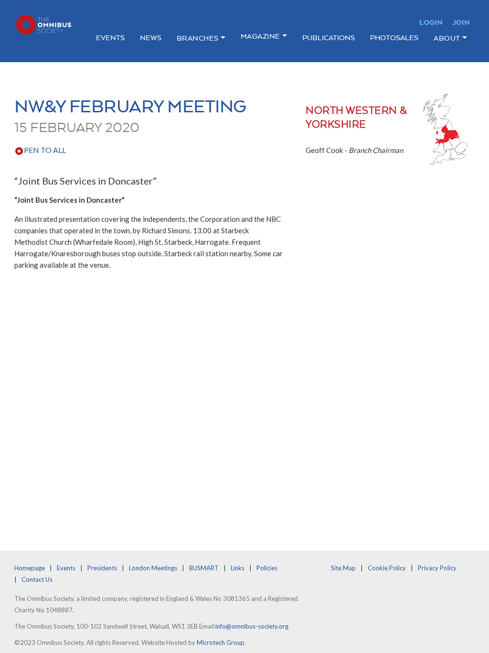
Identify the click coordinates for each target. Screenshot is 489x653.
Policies (266, 568)
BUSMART (204, 568)
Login (431, 22)
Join (461, 22)
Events (110, 38)
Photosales (394, 38)
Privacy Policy (437, 568)
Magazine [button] (260, 36)
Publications (328, 38)
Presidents (102, 568)
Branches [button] (198, 38)
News (150, 38)
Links (237, 568)
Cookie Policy (387, 568)
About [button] (447, 38)
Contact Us (37, 579)
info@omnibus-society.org (251, 626)
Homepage (29, 568)
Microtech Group (220, 642)
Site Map (343, 568)
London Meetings (153, 568)
